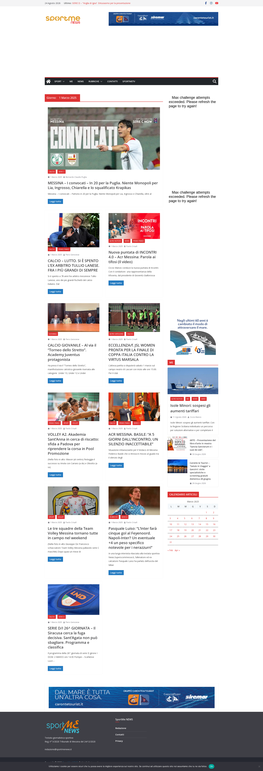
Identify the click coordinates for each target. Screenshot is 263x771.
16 (214, 524)
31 (171, 542)
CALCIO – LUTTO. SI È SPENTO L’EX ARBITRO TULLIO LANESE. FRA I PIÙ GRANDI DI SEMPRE (73, 265)
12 (185, 524)
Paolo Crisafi (131, 246)
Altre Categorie (116, 334)
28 (199, 536)
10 (171, 524)
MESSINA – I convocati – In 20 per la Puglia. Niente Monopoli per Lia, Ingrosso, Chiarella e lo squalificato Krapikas (103, 185)
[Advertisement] (131, 54)
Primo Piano (64, 249)
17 (171, 530)
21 (199, 530)
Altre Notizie (115, 241)
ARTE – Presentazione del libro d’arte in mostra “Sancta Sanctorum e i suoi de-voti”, (203, 445)
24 (171, 536)
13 (192, 524)
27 (192, 536)
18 (178, 530)
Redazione (120, 728)
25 (178, 536)
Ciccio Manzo (195, 417)
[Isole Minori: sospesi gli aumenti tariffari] (193, 381)
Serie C (61, 172)
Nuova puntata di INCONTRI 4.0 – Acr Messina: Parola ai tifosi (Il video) (133, 257)
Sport (57, 81)
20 (192, 530)
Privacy (119, 740)
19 (185, 530)
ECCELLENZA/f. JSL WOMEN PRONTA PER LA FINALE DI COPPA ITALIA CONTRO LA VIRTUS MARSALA (132, 352)
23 (214, 530)
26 (185, 536)
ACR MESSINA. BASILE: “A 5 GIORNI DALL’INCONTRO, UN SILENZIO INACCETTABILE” (133, 439)
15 (207, 524)
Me (71, 81)
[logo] (63, 719)
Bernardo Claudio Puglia (76, 177)
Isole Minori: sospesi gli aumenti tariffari (190, 408)
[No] (259, 766)
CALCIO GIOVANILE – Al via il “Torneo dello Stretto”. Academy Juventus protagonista (72, 352)
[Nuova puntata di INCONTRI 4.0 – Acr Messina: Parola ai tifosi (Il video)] (134, 226)
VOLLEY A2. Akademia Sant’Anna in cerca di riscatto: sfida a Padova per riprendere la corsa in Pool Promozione (73, 444)
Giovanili (53, 334)
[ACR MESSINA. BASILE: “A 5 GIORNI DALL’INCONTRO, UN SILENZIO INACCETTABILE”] (134, 407)
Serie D (62, 617)
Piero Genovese (72, 254)
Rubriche (94, 81)
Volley (75, 423)
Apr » (177, 550)
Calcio (52, 172)
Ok (211, 766)
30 (214, 536)
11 (178, 524)
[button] (63, 81)
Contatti (112, 81)
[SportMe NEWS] (48, 81)
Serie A (124, 517)
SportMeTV (129, 81)
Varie (203, 399)
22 (207, 530)
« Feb (170, 550)
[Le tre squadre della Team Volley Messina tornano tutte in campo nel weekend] (73, 500)
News (81, 81)
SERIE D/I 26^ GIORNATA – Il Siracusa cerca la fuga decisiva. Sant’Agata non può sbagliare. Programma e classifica (72, 638)
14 (199, 524)
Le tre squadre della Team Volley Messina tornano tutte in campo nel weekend (73, 533)
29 (207, 536)
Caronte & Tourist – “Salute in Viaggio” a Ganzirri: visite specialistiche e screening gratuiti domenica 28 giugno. (200, 470)
